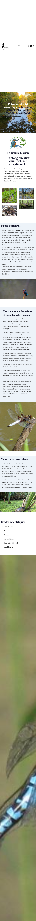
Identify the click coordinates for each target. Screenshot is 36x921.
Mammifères (9, 539)
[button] (18, 46)
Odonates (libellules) (12, 543)
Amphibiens (8, 547)
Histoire (7, 531)
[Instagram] (33, 46)
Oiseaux (7, 535)
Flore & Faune (9, 527)
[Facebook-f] (28, 46)
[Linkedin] (31, 46)
